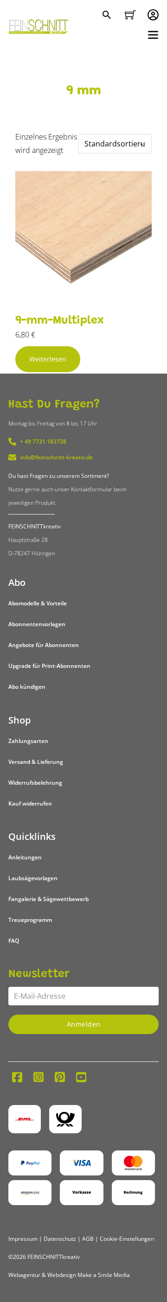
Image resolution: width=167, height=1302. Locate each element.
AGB (88, 1239)
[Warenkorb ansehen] (130, 14)
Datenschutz (60, 1239)
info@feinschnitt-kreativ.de (56, 457)
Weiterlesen (47, 359)
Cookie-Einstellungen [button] (127, 1239)
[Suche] (108, 15)
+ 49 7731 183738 (43, 441)
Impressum (23, 1239)
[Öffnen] (153, 34)
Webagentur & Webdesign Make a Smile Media (69, 1275)
